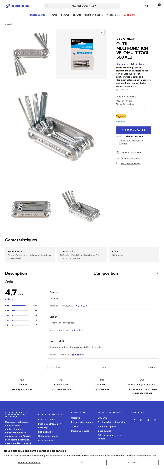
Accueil (8, 24)
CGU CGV (102, 418)
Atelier (74, 426)
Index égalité (104, 431)
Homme (53, 15)
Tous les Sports (37, 15)
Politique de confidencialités (141, 455)
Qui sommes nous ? (48, 436)
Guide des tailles (127, 96)
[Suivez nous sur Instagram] (141, 419)
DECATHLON (126, 38)
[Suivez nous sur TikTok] (148, 419)
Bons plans (129, 15)
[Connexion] (152, 5)
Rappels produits (80, 431)
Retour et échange (130, 163)
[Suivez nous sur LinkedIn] (155, 419)
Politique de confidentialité (112, 422)
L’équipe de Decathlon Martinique (49, 426)
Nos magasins (45, 432)
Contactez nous (46, 419)
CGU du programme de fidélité (109, 437)
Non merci (133, 462)
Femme (65, 15)
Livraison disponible (131, 152)
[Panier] (157, 5)
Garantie (75, 418)
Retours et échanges (82, 422)
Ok (81, 462)
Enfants (77, 15)
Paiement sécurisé (130, 158)
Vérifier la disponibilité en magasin (131, 141)
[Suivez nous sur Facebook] (134, 419)
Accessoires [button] (113, 15)
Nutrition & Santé (94, 15)
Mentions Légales (107, 426)
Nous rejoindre (45, 440)
